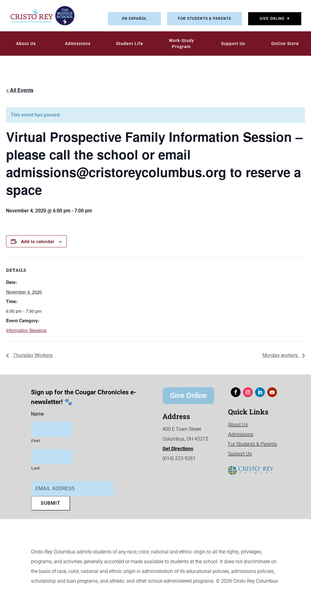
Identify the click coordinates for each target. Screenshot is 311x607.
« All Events (19, 89)
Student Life (129, 43)
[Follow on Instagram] (248, 392)
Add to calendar (37, 241)
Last (35, 468)
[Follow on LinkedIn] (260, 392)
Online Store (285, 43)
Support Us (233, 43)
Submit (50, 503)
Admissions (78, 43)
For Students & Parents (204, 18)
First (35, 440)
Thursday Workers (32, 354)
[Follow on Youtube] (272, 392)
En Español (134, 18)
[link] (38, 15)
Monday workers (280, 354)
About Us (26, 43)
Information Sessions (26, 330)
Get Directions (177, 449)
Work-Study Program (181, 43)
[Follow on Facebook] (236, 392)
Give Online (272, 18)
